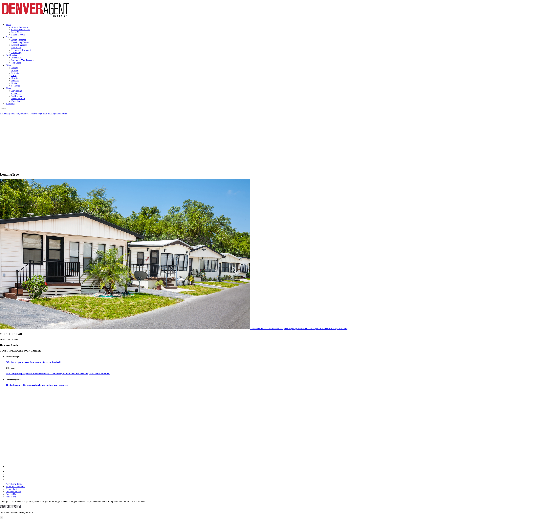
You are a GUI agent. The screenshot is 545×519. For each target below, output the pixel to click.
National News (18, 34)
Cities (8, 65)
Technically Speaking (21, 50)
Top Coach (16, 63)
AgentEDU (16, 57)
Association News (19, 27)
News (8, 24)
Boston (14, 70)
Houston (15, 78)
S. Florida (15, 86)
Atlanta (14, 68)
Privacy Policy (12, 489)
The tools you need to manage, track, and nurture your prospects (37, 385)
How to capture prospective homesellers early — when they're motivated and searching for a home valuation (58, 373)
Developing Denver (20, 42)
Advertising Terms (14, 484)
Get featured (16, 96)
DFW (13, 75)
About (8, 88)
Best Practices (12, 55)
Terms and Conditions (15, 486)
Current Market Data (20, 29)
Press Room (16, 101)
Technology (16, 52)
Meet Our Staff (18, 98)
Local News (16, 32)
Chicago (15, 73)
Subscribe (10, 103)
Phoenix (15, 80)
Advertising (16, 91)
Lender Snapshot (19, 45)
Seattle (14, 83)
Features (9, 37)
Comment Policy (13, 491)
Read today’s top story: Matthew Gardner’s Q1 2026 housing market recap (33, 113)
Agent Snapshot (18, 40)
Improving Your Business (22, 60)
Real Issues (16, 47)
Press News (11, 496)
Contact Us (16, 93)
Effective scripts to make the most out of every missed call (33, 362)
